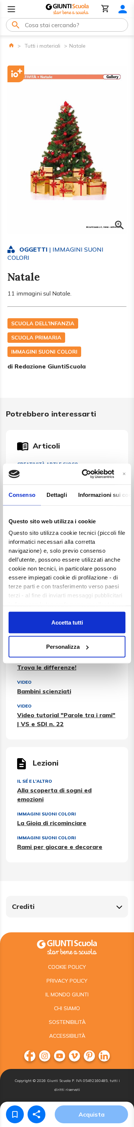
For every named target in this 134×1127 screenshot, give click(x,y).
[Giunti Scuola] (67, 9)
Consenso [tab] (22, 494)
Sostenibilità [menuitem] (67, 1022)
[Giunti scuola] (67, 946)
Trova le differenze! (46, 667)
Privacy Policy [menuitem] (67, 980)
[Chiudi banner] (124, 474)
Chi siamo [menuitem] (67, 1008)
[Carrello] (105, 9)
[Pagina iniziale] (11, 45)
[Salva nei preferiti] (15, 1114)
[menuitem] (29, 1055)
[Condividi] (36, 1114)
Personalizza (63, 647)
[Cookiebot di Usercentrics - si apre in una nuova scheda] (85, 474)
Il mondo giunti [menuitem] (67, 994)
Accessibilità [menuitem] (67, 1035)
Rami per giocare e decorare (59, 846)
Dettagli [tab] (57, 494)
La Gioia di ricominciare (51, 823)
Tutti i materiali (42, 45)
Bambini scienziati (44, 691)
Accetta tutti (67, 622)
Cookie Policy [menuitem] (67, 967)
